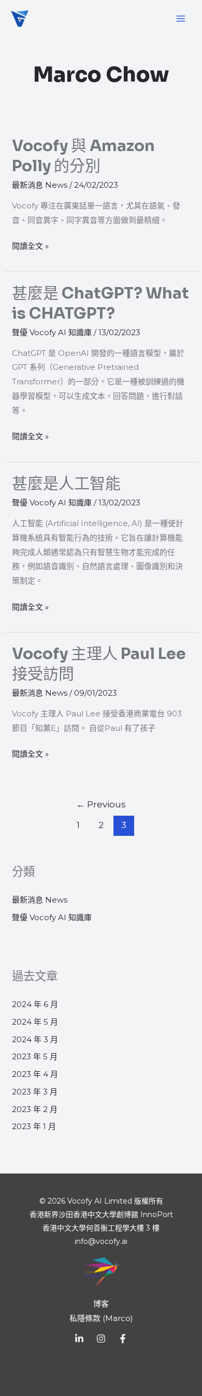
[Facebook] (122, 1338)
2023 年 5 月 (34, 1056)
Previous (101, 804)
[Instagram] (101, 1338)
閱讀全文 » (30, 245)
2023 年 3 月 (34, 1092)
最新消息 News (39, 185)
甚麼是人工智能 (66, 483)
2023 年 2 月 (34, 1109)
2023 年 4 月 (35, 1074)
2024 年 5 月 (35, 1022)
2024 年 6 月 (35, 1004)
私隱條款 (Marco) (101, 1318)
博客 (101, 1304)
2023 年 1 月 (34, 1126)
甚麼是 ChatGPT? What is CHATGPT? (100, 303)
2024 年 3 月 (35, 1039)
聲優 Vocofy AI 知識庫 (52, 332)
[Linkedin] (79, 1338)
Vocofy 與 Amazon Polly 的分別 (83, 156)
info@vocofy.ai (101, 1241)
